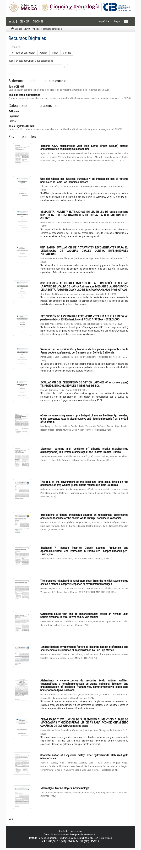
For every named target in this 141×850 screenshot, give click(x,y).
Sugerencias (76, 831)
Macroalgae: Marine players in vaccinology (64, 788)
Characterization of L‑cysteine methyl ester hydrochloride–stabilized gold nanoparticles (84, 756)
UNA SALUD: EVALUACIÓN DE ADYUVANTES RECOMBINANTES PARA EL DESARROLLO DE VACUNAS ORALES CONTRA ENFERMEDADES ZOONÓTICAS (84, 250)
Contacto (63, 831)
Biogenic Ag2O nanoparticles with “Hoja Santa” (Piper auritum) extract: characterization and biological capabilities (84, 147)
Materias (67, 52)
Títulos (55, 52)
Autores (43, 52)
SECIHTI (38, 21)
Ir (65, 67)
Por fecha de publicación (23, 52)
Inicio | (13, 21)
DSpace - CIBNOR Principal (27, 28)
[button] (104, 21)
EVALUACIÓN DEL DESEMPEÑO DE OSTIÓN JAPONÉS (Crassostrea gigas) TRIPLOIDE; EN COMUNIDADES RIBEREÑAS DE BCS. (84, 384)
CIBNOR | (24, 21)
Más (11, 819)
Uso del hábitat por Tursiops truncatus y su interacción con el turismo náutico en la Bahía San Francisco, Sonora (84, 180)
